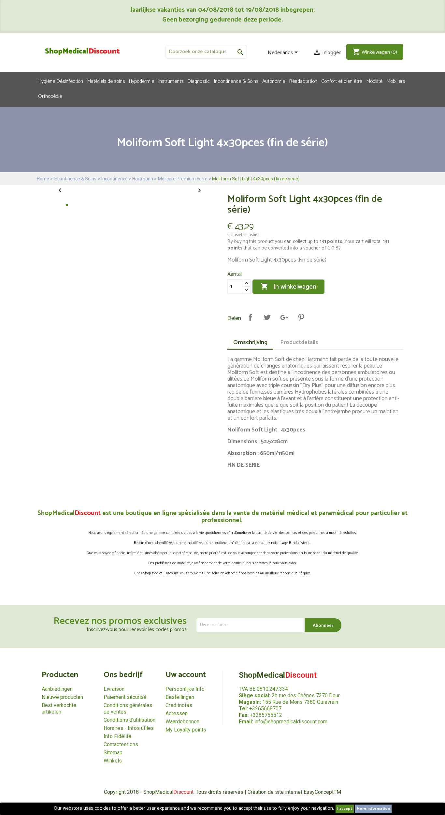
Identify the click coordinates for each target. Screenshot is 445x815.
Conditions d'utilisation (129, 720)
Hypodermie (141, 81)
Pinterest (301, 317)
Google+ (284, 317)
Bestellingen (179, 697)
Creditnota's (178, 705)
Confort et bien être (341, 81)
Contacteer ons (121, 744)
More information (373, 809)
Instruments (170, 81)
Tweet (267, 317)
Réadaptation (303, 81)
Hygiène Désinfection (60, 81)
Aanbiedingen (57, 689)
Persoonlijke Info (185, 689)
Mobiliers (395, 81)
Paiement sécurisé (125, 697)
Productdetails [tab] (299, 342)
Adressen (176, 713)
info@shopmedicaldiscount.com (290, 721)
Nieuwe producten (62, 697)
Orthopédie (50, 96)
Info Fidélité (117, 736)
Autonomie (273, 81)
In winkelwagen (288, 286)
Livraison (114, 689)
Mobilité (374, 81)
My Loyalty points (185, 730)
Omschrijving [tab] (250, 342)
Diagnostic (198, 81)
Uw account (185, 675)
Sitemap (113, 752)
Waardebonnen (182, 721)
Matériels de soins (106, 81)
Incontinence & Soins (236, 81)
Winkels (113, 761)
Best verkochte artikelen (59, 708)
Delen (250, 317)
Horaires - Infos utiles (129, 728)
